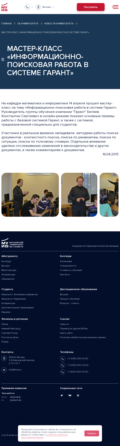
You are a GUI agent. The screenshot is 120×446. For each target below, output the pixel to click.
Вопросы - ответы (69, 303)
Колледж (6, 261)
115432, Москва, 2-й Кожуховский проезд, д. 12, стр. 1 (22, 360)
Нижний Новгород (10, 328)
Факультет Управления (13, 298)
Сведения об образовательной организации (95, 246)
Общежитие (7, 278)
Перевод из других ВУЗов (74, 328)
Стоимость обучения (71, 270)
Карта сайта (66, 332)
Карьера (5, 312)
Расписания (66, 261)
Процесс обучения (70, 298)
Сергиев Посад (9, 332)
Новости (64, 324)
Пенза (4, 324)
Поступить (90, 7)
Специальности (68, 265)
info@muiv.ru (15, 369)
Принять (91, 433)
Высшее (5, 265)
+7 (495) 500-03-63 (77, 365)
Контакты (65, 274)
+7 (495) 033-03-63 (77, 358)
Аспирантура (8, 274)
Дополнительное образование (17, 307)
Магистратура (8, 270)
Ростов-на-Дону (9, 337)
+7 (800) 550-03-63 (77, 371)
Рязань (5, 341)
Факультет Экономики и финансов (19, 294)
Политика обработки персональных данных (83, 337)
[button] (29, 7)
